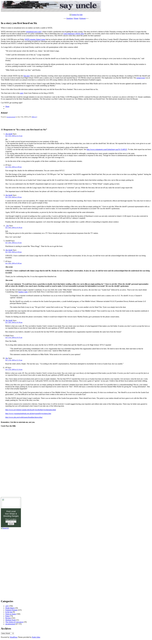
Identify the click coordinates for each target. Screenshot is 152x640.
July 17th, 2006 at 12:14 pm (13, 369)
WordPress (13, 637)
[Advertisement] (27, 123)
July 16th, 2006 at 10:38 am (13, 227)
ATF (7, 606)
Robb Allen (36, 637)
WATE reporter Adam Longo (35, 39)
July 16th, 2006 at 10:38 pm (13, 322)
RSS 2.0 (34, 117)
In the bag (8, 612)
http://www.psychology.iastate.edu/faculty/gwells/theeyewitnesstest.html (30, 410)
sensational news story (34, 32)
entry (22, 93)
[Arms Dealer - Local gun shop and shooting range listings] (11, 507)
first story (26, 76)
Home (76, 18)
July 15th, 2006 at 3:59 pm (13, 197)
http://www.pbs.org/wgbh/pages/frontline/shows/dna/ (24, 417)
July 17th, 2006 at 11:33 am (13, 360)
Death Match (9, 608)
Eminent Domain (11, 610)
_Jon (7, 226)
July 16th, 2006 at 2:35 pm (13, 242)
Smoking (69, 18)
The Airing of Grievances (14, 622)
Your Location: (11, 519)
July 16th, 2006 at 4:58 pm (13, 252)
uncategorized (11, 117)
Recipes (8, 618)
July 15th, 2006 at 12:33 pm (13, 136)
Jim (6, 358)
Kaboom (83, 18)
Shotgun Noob (10, 620)
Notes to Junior (10, 614)
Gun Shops (10, 514)
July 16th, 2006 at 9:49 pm (13, 263)
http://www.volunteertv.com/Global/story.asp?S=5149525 (107, 149)
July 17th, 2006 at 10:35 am (13, 337)
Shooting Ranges (11, 516)
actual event (141, 78)
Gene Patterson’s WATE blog (73, 34)
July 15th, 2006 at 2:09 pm (13, 167)
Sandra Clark (23, 292)
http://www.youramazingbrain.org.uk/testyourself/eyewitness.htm (28, 413)
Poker (7, 616)
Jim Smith (8, 134)
